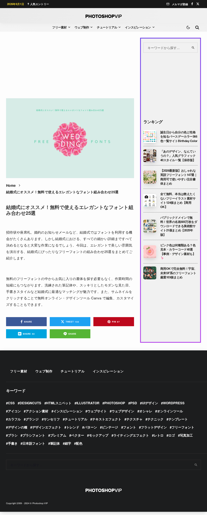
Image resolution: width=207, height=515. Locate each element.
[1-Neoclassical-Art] (149, 155)
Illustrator (87, 403)
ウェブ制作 (82, 27)
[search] (193, 47)
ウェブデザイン (123, 411)
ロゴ (171, 435)
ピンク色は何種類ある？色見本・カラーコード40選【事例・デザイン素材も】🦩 (178, 251)
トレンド (72, 427)
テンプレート (178, 419)
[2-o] (149, 177)
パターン (90, 427)
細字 (68, 443)
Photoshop (114, 403)
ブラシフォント (33, 435)
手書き (13, 443)
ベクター (77, 435)
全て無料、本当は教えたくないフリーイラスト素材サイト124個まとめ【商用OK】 (178, 200)
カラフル (14, 419)
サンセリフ (52, 419)
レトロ (159, 435)
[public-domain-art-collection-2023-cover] (149, 226)
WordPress (174, 403)
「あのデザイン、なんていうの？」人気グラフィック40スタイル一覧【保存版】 (178, 155)
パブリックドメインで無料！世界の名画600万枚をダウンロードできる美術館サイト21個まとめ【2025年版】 (178, 226)
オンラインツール (170, 411)
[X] (198, 4)
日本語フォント (33, 443)
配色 (79, 443)
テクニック (155, 419)
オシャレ (145, 411)
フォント (129, 427)
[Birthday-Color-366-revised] (149, 136)
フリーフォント (183, 427)
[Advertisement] (70, 66)
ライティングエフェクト (131, 435)
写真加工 (186, 435)
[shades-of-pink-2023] (149, 251)
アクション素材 (37, 411)
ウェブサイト (97, 411)
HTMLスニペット (59, 403)
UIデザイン (150, 403)
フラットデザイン (154, 427)
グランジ (32, 419)
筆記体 (55, 443)
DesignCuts (30, 403)
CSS (11, 403)
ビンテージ (110, 427)
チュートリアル (107, 27)
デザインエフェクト (46, 427)
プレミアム (58, 435)
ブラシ (13, 435)
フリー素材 (59, 27)
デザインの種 (17, 427)
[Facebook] (192, 4)
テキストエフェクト (106, 419)
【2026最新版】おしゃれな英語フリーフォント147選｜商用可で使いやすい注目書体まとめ (178, 177)
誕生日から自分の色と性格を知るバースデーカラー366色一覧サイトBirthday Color (178, 136)
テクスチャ (134, 419)
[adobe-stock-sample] (149, 200)
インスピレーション (138, 27)
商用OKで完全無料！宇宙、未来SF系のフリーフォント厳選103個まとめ (178, 272)
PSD (133, 403)
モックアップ (98, 435)
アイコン (14, 411)
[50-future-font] (149, 272)
